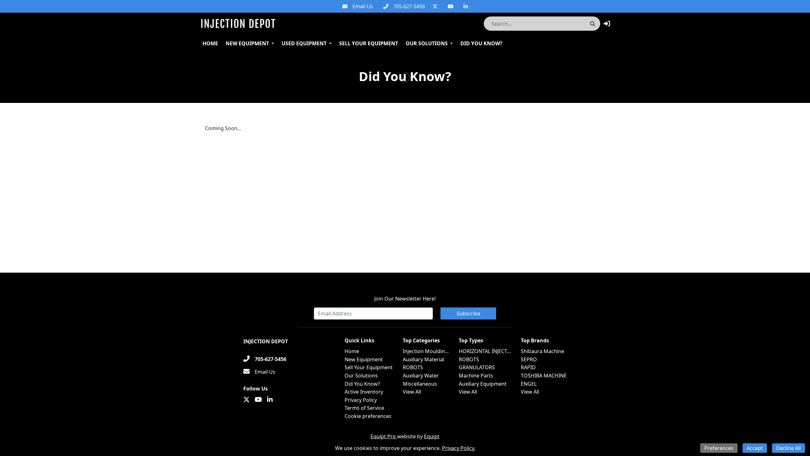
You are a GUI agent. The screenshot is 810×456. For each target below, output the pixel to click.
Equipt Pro (384, 436)
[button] (607, 23)
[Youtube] (450, 6)
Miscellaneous (420, 383)
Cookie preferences (368, 416)
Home (210, 43)
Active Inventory (364, 391)
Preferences (718, 448)
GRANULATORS (477, 367)
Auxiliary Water (421, 375)
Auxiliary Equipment (483, 383)
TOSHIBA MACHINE (544, 375)
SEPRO (529, 359)
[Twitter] (435, 6)
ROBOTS (413, 367)
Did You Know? (481, 43)
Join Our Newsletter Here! (405, 298)
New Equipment (247, 43)
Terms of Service (364, 407)
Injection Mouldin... (426, 351)
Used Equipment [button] (304, 43)
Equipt (431, 436)
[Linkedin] (466, 6)
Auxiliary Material (423, 359)
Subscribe (468, 313)
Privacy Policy (361, 399)
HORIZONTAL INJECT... (485, 351)
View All (412, 391)
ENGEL (529, 383)
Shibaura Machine (542, 351)
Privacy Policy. (458, 448)
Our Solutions (427, 43)
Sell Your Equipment (368, 43)
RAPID (528, 367)
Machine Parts (476, 375)
